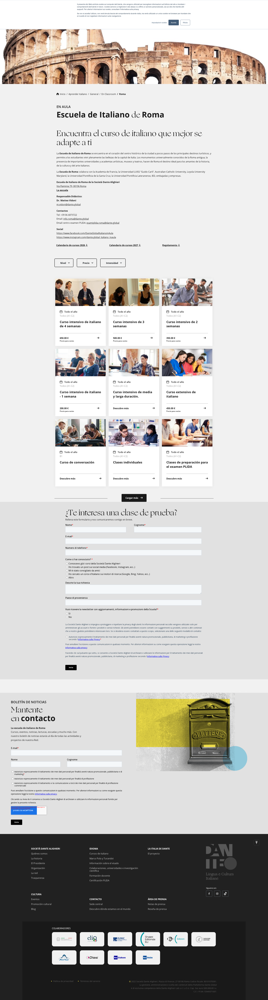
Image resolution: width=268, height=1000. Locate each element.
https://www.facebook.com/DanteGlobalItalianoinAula (85, 233)
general (94, 94)
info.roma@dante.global (76, 218)
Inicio (62, 94)
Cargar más (132, 497)
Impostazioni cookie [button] (159, 22)
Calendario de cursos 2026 (71, 245)
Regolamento (170, 245)
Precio (86, 263)
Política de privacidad (63, 981)
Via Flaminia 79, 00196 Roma (71, 186)
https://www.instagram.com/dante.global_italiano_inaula (86, 237)
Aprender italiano (78, 94)
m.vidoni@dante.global (69, 204)
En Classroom (108, 94)
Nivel (63, 263)
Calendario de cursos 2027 (124, 245)
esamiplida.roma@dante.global (103, 222)
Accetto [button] (173, 22)
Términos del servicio (90, 981)
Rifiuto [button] (185, 22)
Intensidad (112, 263)
